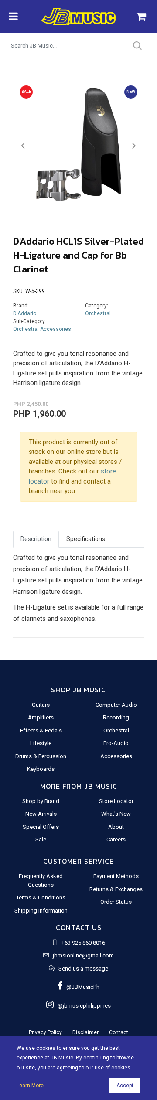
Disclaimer (85, 1032)
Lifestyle (40, 743)
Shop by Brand (40, 801)
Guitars (41, 705)
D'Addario (24, 313)
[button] (23, 146)
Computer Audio (116, 705)
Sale (40, 839)
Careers (116, 839)
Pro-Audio (116, 743)
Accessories (116, 756)
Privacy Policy (45, 1032)
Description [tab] (35, 538)
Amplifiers (41, 717)
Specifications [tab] (85, 538)
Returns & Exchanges (116, 889)
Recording (116, 717)
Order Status (116, 902)
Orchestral (98, 313)
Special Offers (41, 827)
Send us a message (83, 968)
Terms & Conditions (40, 897)
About (116, 827)
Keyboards (41, 769)
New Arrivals (41, 814)
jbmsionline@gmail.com (83, 955)
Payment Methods (116, 876)
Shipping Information (41, 910)
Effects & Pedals (41, 730)
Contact (118, 1032)
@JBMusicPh (80, 987)
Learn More (30, 1086)
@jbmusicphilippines (82, 1005)
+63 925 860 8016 (83, 943)
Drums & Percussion (40, 756)
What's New (116, 814)
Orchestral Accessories (42, 329)
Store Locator (116, 801)
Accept (124, 1086)
